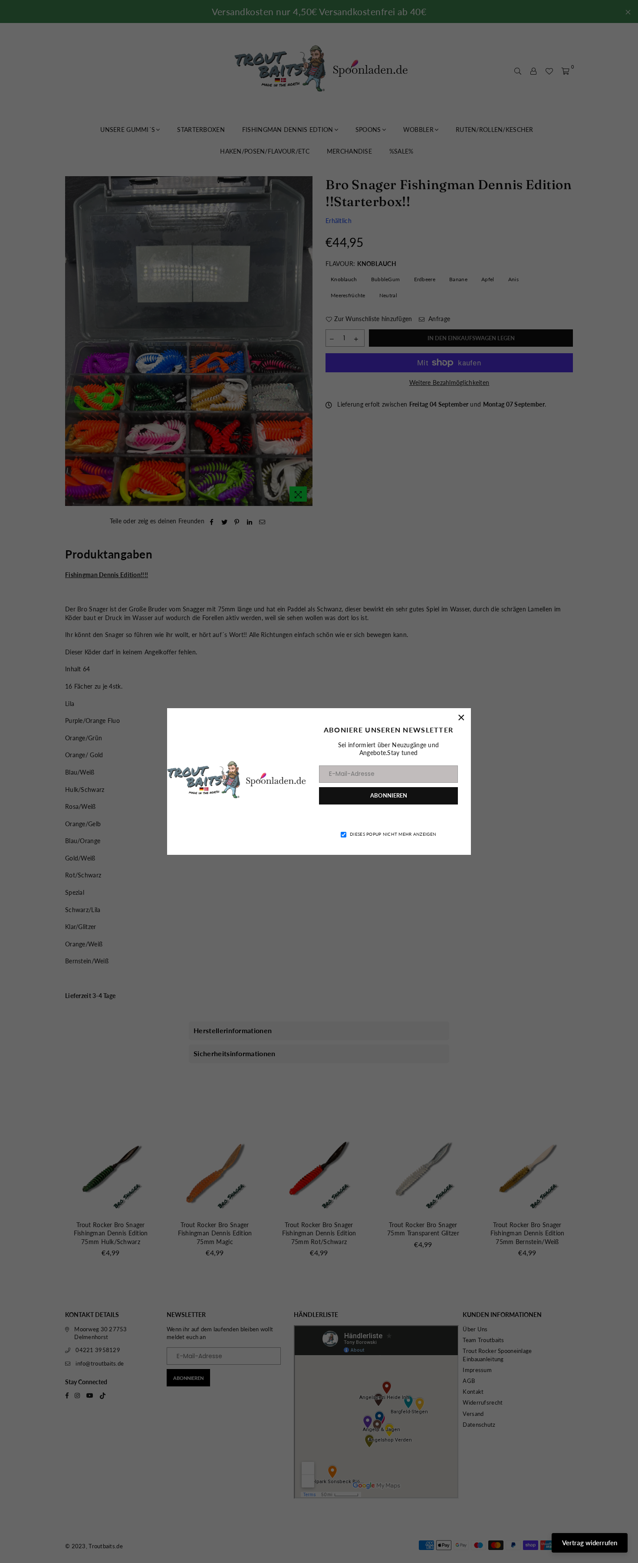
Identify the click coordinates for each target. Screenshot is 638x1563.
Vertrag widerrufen (589, 1543)
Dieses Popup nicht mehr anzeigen (393, 834)
